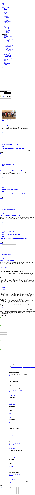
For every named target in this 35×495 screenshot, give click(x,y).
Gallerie (3, 120)
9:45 (12, 426)
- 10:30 (14, 426)
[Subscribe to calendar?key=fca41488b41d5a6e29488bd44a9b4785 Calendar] (22, 367)
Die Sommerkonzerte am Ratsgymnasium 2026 (8, 164)
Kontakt (5, 364)
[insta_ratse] (5, 99)
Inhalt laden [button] (10, 482)
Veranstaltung (20, 390)
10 (12, 479)
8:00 (12, 448)
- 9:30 (14, 422)
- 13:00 (14, 448)
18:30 (12, 391)
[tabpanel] (17, 294)
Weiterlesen (1, 130)
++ (16, 479)
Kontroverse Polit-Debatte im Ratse (7, 119)
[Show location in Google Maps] (14, 390)
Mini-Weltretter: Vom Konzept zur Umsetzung (8, 209)
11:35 (12, 435)
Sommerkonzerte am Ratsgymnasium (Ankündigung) (9, 186)
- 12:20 (14, 435)
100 (14, 479)
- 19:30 (14, 404)
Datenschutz (4, 363)
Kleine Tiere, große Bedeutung (6, 254)
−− (10, 479)
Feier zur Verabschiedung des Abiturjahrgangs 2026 (9, 141)
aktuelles (3, 123)
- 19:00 (14, 386)
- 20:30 (14, 395)
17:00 (12, 386)
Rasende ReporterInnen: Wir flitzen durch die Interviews (10, 231)
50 (13, 479)
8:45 (12, 422)
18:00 (12, 379)
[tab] (18, 285)
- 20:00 (14, 379)
